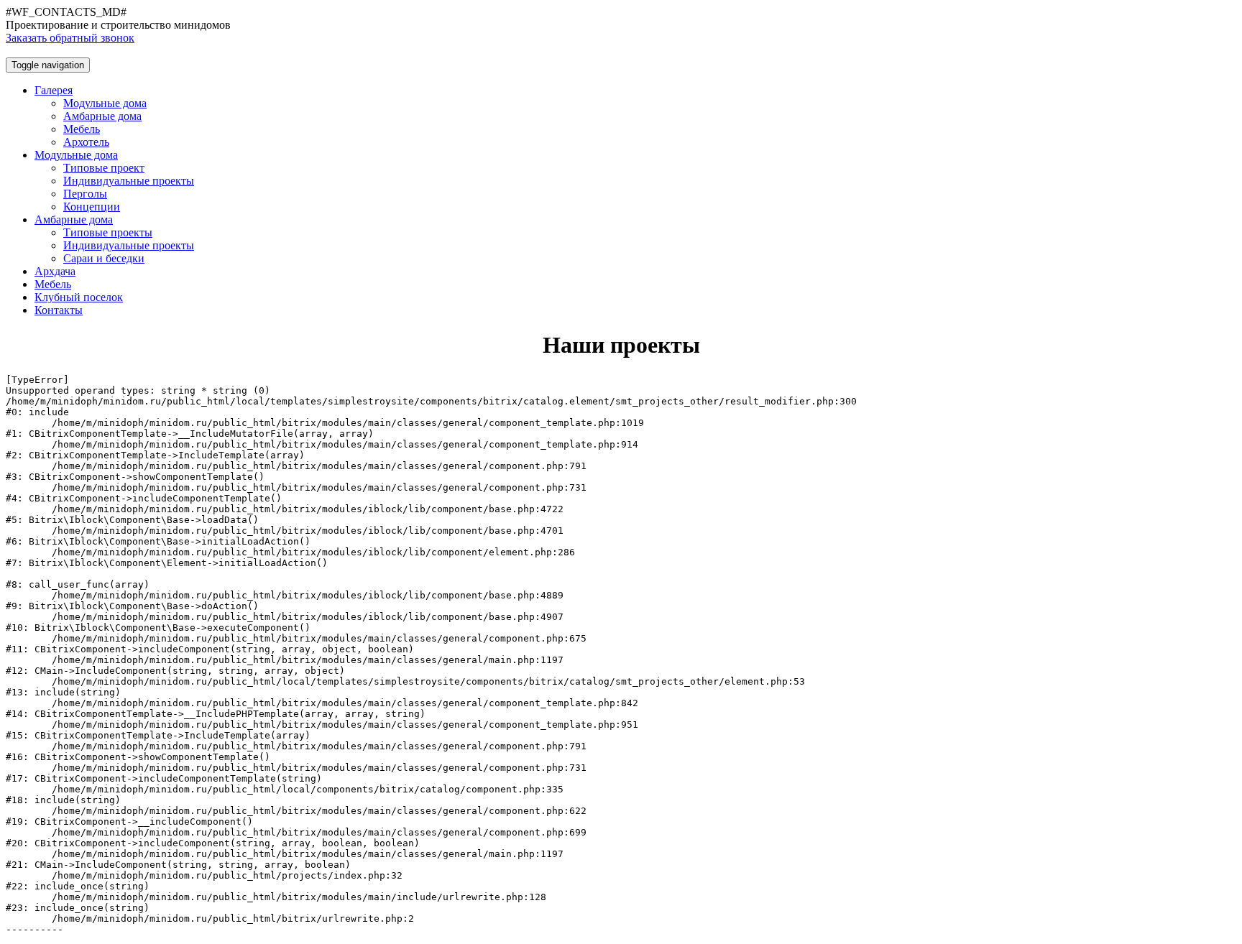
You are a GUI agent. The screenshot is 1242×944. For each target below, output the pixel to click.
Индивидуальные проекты (128, 181)
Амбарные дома (102, 116)
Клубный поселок (78, 297)
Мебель (81, 129)
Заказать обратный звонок (70, 38)
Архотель (86, 142)
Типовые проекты (107, 232)
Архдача (54, 271)
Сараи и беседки (103, 258)
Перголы (85, 194)
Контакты (58, 310)
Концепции (91, 206)
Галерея (53, 90)
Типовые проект (103, 168)
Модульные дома (105, 103)
